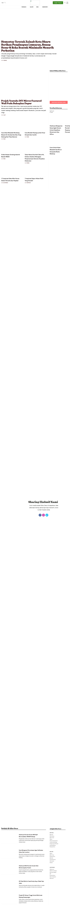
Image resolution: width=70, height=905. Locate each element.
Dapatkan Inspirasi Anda (59, 102)
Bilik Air (51, 834)
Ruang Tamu (52, 846)
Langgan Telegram (58, 2)
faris (4, 139)
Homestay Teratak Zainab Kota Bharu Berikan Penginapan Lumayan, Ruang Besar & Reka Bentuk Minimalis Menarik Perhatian (27, 46)
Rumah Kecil (52, 875)
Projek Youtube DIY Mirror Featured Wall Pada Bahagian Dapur (21, 102)
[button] (24, 7)
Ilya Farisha (5, 182)
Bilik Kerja (52, 836)
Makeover (52, 869)
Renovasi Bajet (53, 872)
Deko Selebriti (53, 876)
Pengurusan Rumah (54, 843)
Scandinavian (53, 859)
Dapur (51, 839)
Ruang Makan (53, 845)
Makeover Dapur (53, 870)
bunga (5, 60)
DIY (50, 873)
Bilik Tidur (52, 837)
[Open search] (65, 2)
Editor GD (29, 182)
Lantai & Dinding (53, 842)
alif (5, 115)
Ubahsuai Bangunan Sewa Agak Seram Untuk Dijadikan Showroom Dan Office (56, 130)
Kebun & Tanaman (54, 840)
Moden (51, 862)
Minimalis (52, 861)
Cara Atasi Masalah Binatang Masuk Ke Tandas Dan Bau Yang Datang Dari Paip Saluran (11, 135)
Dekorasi (52, 878)
